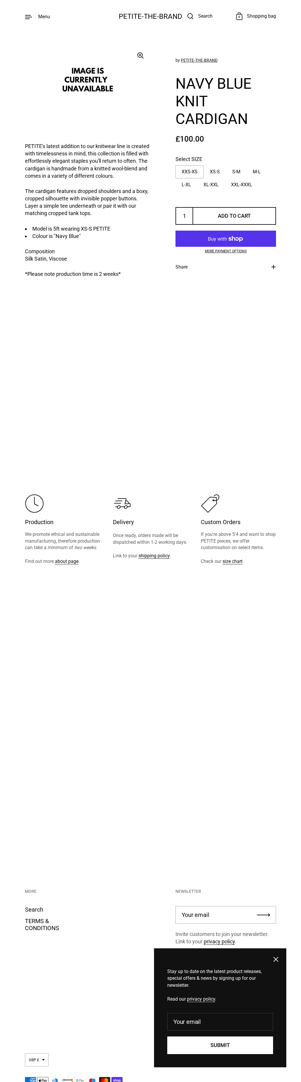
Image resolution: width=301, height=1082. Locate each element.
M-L (257, 172)
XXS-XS (190, 172)
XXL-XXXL (241, 184)
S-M (236, 172)
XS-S (215, 172)
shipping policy (154, 555)
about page (66, 561)
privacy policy (219, 941)
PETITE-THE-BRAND (150, 16)
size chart (233, 561)
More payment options (226, 251)
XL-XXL (211, 184)
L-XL (186, 184)
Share (181, 267)
